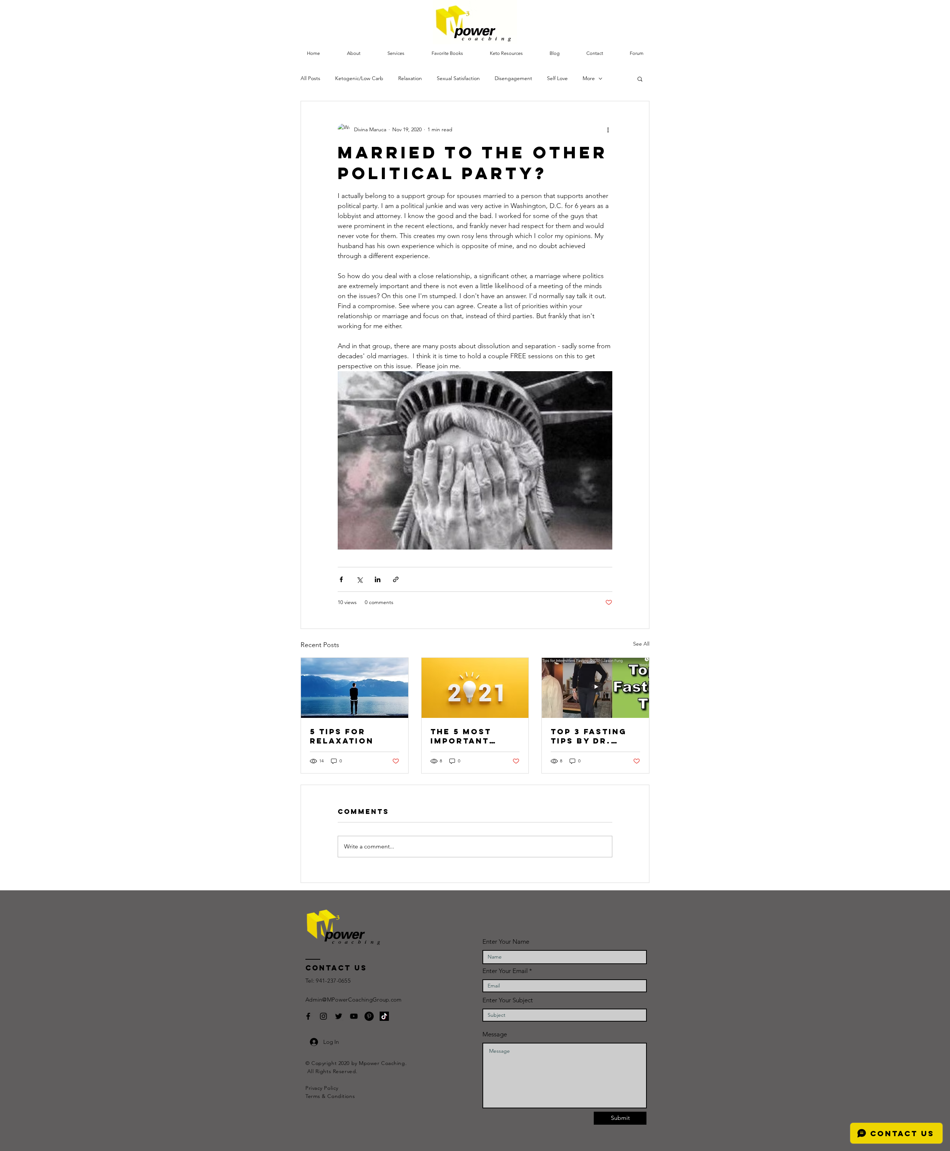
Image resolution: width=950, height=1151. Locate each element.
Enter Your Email (505, 971)
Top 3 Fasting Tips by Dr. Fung (589, 736)
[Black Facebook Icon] (308, 1016)
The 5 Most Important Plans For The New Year (470, 736)
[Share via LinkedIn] (377, 579)
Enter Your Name (505, 942)
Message (494, 1034)
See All (641, 643)
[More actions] (607, 129)
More (589, 78)
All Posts (310, 78)
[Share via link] (395, 579)
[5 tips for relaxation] (354, 688)
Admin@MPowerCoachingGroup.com (353, 999)
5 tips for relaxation (342, 736)
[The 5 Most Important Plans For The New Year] (475, 688)
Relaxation (410, 78)
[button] (396, 53)
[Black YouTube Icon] (353, 1016)
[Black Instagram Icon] (323, 1016)
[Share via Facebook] (341, 579)
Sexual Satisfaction (458, 78)
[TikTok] (384, 1016)
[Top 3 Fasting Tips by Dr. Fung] (595, 688)
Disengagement (513, 78)
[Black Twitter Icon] (338, 1016)
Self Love (557, 78)
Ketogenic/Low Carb (359, 78)
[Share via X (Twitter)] (359, 579)
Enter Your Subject (507, 1000)
